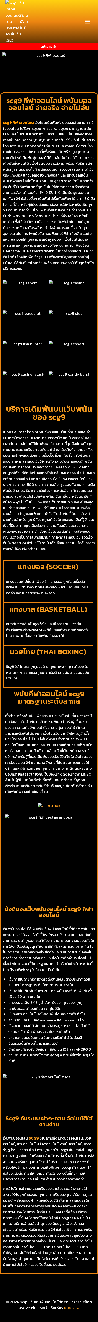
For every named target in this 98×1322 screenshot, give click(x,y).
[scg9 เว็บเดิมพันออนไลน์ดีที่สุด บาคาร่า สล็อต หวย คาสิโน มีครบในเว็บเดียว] (16, 21)
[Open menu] (87, 21)
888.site (71, 1308)
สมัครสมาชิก (49, 46)
